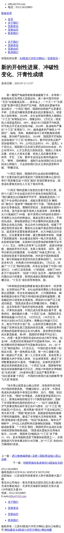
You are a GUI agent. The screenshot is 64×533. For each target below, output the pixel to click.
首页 (10, 19)
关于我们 (13, 22)
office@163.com (17, 496)
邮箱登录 (6, 13)
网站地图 (46, 529)
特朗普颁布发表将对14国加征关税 (43, 462)
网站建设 (10, 529)
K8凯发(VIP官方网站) (32, 58)
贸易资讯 (13, 26)
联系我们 (13, 33)
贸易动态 (13, 29)
